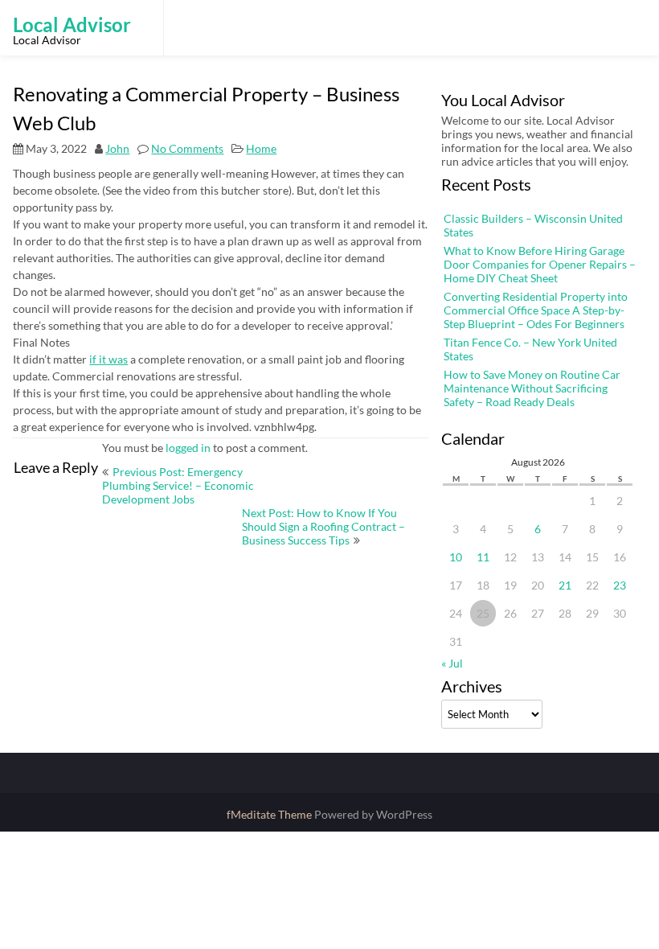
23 (619, 585)
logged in (188, 447)
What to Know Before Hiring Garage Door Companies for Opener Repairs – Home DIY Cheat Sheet (540, 264)
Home (261, 148)
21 (565, 585)
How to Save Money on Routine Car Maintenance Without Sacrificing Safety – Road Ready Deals (532, 388)
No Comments (187, 148)
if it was (108, 359)
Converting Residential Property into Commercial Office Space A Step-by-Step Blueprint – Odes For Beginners (536, 310)
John (117, 148)
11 (483, 557)
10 (455, 557)
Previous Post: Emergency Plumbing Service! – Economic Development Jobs (178, 485)
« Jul (452, 663)
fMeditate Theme (270, 814)
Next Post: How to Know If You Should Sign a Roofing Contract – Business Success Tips (323, 526)
